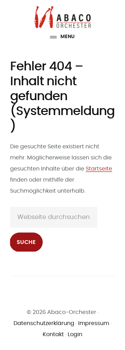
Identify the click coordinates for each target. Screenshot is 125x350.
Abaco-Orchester (62, 17)
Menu (67, 36)
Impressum (93, 323)
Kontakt (53, 334)
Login (75, 334)
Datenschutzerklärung (44, 323)
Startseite (99, 169)
